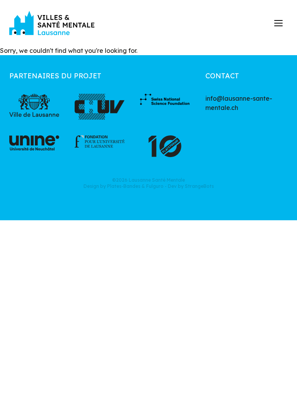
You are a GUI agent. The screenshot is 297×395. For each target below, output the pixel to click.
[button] (279, 23)
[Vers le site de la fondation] (100, 148)
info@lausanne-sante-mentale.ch (238, 103)
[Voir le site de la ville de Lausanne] (34, 107)
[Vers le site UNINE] (34, 148)
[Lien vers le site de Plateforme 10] (165, 148)
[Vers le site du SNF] (165, 107)
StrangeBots (199, 186)
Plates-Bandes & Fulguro (135, 186)
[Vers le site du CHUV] (100, 107)
